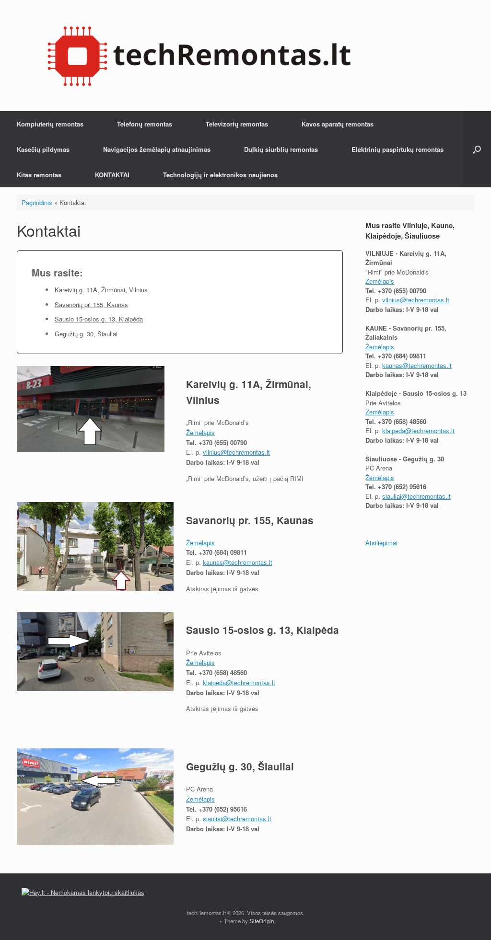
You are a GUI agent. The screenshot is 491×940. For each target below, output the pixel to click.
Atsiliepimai (381, 542)
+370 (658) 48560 (402, 421)
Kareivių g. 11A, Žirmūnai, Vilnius (101, 289)
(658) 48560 (230, 672)
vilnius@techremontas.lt (236, 452)
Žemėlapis (200, 432)
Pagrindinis (37, 202)
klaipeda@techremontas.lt (239, 682)
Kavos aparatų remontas (338, 123)
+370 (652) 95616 (223, 809)
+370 (206, 672)
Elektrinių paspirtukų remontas (397, 149)
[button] (477, 149)
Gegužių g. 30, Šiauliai (86, 333)
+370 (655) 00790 (223, 442)
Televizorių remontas (237, 123)
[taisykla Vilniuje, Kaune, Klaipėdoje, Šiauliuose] (199, 56)
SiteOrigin (261, 921)
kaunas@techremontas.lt (237, 562)
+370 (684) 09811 (223, 552)
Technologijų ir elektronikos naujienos (220, 174)
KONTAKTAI (112, 174)
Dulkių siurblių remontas (281, 149)
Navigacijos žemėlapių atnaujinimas (156, 149)
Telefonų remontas (144, 123)
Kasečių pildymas (43, 149)
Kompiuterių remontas (50, 123)
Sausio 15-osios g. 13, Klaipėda (99, 318)
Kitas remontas (39, 174)
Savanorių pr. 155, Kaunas (91, 304)
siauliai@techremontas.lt (237, 818)
